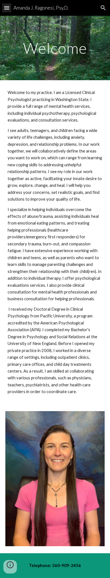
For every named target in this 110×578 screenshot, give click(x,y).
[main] (55, 48)
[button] (7, 7)
